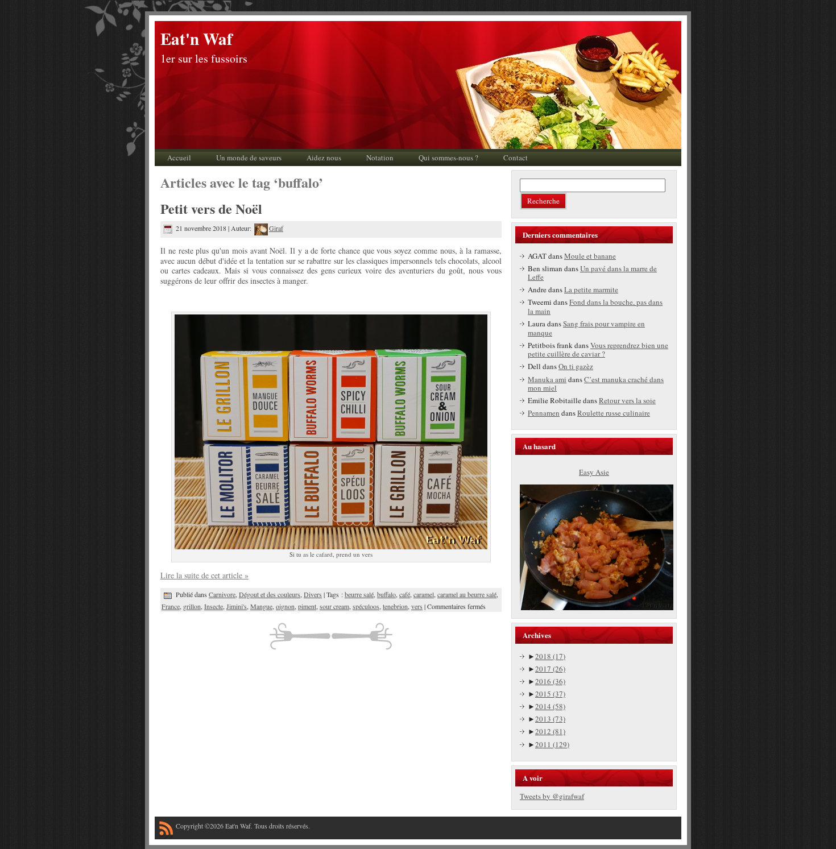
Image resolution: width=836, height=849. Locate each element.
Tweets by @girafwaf (552, 796)
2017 (550, 669)
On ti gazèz (575, 366)
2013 (550, 719)
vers (417, 606)
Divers (313, 594)
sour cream (334, 606)
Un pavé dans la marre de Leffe (592, 273)
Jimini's (236, 606)
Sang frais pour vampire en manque (586, 328)
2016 (550, 681)
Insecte (213, 606)
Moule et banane (590, 256)
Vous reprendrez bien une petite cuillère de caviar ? (598, 349)
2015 (550, 694)
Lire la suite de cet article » (204, 575)
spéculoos (366, 606)
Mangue (261, 606)
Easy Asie (594, 472)
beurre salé (359, 594)
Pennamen (544, 413)
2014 (550, 706)
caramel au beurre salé (466, 594)
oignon (285, 606)
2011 (552, 744)
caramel (423, 594)
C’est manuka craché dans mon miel (596, 384)
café (404, 594)
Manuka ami (547, 379)
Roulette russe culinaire (613, 413)
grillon (192, 606)
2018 (550, 656)
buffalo (386, 594)
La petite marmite (591, 289)
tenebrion (395, 606)
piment (307, 606)
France (171, 606)
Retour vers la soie (627, 400)
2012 (550, 731)
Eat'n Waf (196, 39)
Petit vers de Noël (211, 208)
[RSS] (166, 830)
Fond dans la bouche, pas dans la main (595, 306)
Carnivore (222, 594)
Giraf (276, 228)
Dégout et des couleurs (269, 594)
